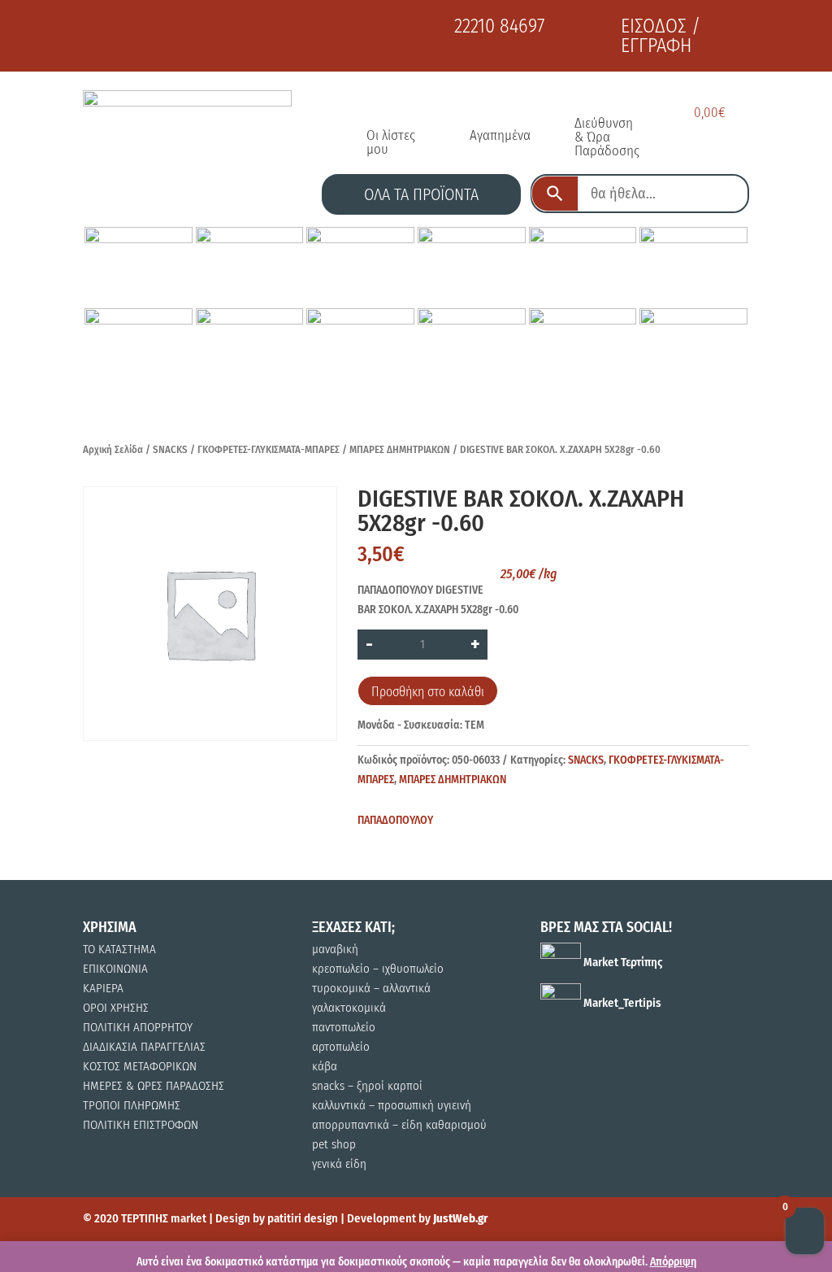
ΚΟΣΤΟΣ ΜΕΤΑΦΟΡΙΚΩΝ (140, 1066)
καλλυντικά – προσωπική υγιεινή (391, 1105)
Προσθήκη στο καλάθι (427, 691)
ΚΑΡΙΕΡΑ (103, 988)
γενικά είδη (339, 1164)
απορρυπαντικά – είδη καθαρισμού (399, 1124)
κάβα (324, 1066)
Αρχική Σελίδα (113, 449)
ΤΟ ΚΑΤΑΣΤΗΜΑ (119, 949)
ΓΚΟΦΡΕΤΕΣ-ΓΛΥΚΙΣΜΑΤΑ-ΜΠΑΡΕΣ (268, 449)
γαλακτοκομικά (349, 1007)
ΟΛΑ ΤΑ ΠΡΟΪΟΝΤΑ (421, 194)
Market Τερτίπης (621, 962)
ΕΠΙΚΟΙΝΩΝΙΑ (115, 968)
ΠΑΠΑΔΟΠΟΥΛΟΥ (395, 820)
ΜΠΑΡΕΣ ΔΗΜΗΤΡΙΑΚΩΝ (399, 449)
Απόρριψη (673, 1262)
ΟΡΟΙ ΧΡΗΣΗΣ (116, 1007)
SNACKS (170, 449)
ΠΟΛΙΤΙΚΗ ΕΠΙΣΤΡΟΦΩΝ (140, 1124)
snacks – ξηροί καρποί (367, 1085)
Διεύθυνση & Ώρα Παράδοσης (606, 137)
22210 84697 (499, 26)
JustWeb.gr (460, 1218)
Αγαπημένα (500, 135)
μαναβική (335, 949)
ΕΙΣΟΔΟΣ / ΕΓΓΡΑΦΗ (660, 36)
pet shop (334, 1144)
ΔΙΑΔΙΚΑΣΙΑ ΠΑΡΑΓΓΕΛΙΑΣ (144, 1046)
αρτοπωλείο (341, 1046)
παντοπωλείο (343, 1027)
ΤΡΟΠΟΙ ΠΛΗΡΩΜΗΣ (131, 1105)
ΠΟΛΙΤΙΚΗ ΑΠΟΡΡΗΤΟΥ (138, 1027)
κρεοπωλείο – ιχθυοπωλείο (378, 968)
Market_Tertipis (621, 1002)
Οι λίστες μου (390, 142)
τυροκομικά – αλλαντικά (371, 988)
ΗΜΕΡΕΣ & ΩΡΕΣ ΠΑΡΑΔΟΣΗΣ (153, 1085)
